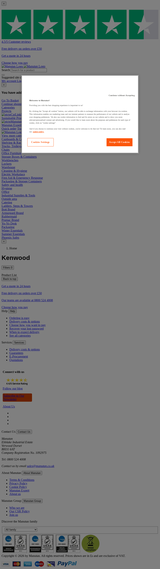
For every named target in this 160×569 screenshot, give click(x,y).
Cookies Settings (40, 142)
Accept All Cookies (119, 142)
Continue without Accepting (122, 95)
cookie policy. (38, 132)
